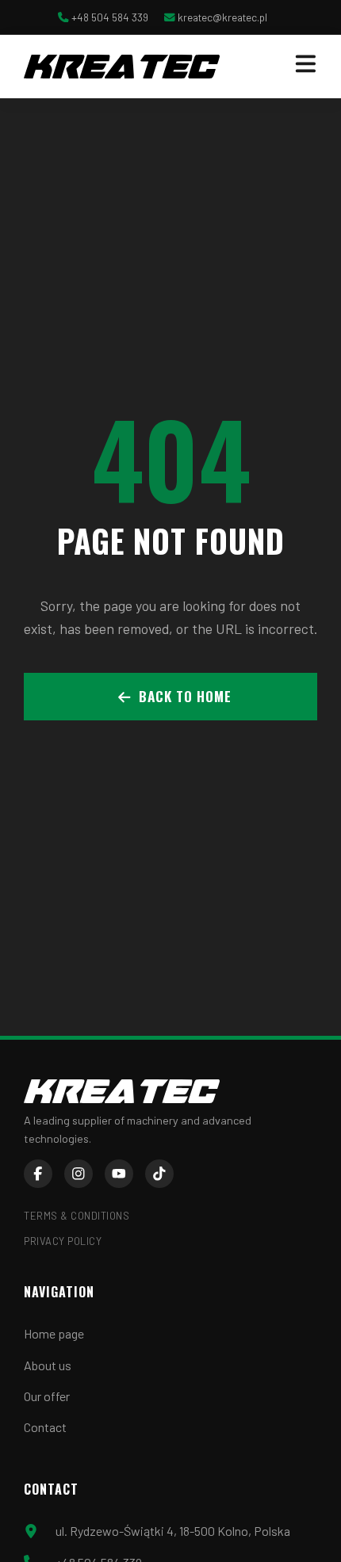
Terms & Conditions (76, 1215)
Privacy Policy (63, 1241)
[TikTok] (159, 1173)
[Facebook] (38, 1173)
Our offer (47, 1396)
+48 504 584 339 (109, 17)
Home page (54, 1333)
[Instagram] (78, 1173)
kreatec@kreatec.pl (222, 17)
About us (47, 1365)
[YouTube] (119, 1173)
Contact (45, 1426)
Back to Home (185, 696)
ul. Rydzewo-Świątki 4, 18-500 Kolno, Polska (173, 1530)
